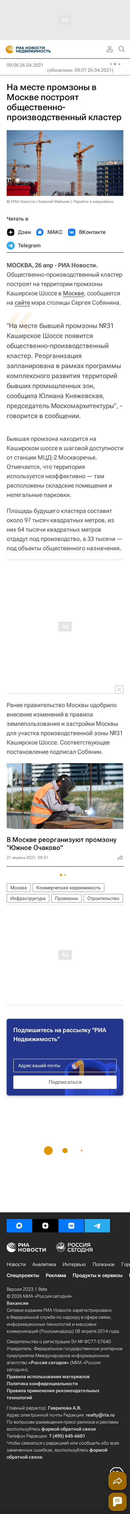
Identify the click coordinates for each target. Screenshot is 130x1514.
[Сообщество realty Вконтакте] (71, 1225)
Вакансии (17, 1303)
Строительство (103, 898)
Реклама (56, 1275)
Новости (16, 1264)
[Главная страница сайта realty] (40, 49)
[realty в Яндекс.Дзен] (45, 1225)
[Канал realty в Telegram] (97, 1225)
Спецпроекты (23, 1275)
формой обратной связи (68, 1429)
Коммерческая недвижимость (68, 887)
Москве (73, 293)
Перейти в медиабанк (93, 201)
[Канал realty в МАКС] (19, 1225)
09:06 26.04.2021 (25, 65)
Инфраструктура (28, 898)
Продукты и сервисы (97, 1275)
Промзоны (66, 898)
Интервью (74, 1264)
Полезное (104, 1264)
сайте (22, 302)
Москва (18, 887)
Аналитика (44, 1264)
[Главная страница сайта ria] (7, 49)
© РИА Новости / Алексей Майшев (38, 201)
